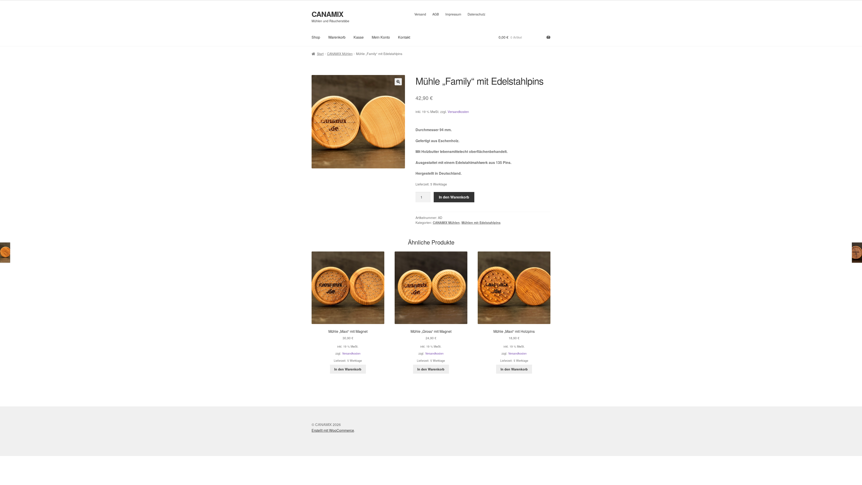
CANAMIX (327, 14)
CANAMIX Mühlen (340, 53)
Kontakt (404, 37)
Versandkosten (458, 111)
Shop (316, 37)
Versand (420, 14)
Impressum (453, 14)
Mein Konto (381, 37)
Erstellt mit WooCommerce (333, 430)
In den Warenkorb (454, 197)
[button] (398, 81)
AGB (435, 14)
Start (320, 53)
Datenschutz (476, 14)
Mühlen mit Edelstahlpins (481, 222)
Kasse (359, 37)
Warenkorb (336, 37)
